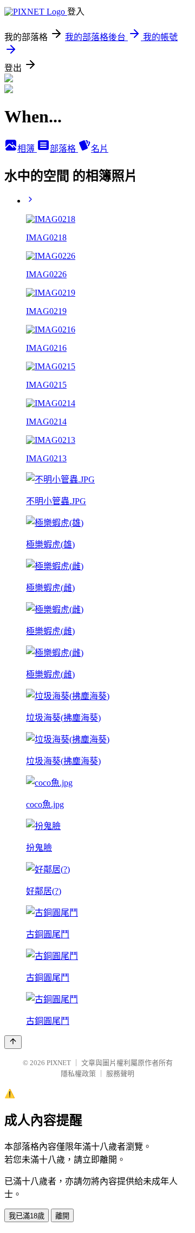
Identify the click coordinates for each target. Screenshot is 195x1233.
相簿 (27, 148)
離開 (62, 1216)
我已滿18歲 (26, 1216)
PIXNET (59, 1063)
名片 (99, 148)
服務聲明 (120, 1073)
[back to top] (13, 1042)
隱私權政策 (78, 1073)
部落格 (64, 148)
